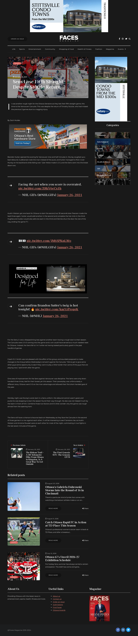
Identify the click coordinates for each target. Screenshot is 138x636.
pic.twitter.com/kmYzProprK (56, 309)
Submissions (58, 605)
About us (56, 596)
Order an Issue (59, 602)
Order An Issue (17, 39)
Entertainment (35, 49)
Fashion (98, 49)
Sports (22, 49)
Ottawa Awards (59, 610)
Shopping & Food (66, 49)
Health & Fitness (85, 49)
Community (50, 49)
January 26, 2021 (69, 195)
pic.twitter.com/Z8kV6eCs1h (39, 188)
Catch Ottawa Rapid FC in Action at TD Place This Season (65, 523)
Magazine (110, 49)
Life (13, 49)
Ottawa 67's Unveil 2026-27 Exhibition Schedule (62, 558)
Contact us (57, 599)
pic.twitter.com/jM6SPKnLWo (49, 240)
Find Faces (57, 607)
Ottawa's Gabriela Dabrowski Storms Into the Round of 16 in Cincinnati (64, 490)
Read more (53, 508)
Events (121, 49)
